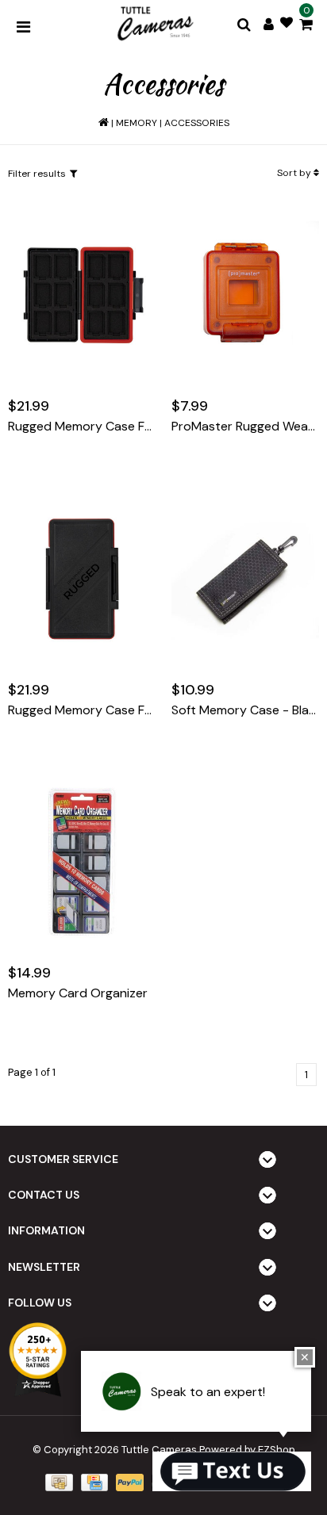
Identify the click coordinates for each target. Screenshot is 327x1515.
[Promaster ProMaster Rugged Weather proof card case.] (245, 295)
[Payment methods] (57, 1481)
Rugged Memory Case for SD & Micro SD (82, 710)
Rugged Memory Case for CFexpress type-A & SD (82, 426)
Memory (136, 123)
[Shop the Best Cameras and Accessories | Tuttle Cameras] (154, 24)
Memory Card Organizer (78, 993)
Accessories (196, 123)
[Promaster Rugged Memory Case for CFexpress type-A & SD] (82, 295)
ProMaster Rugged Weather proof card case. (245, 426)
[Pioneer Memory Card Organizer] (82, 861)
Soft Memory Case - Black (245, 710)
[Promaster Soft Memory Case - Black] (245, 578)
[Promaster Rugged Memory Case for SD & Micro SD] (82, 578)
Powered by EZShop (247, 1449)
